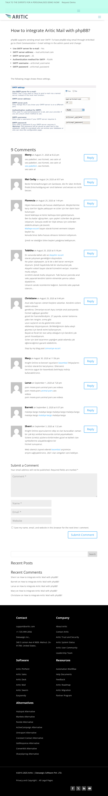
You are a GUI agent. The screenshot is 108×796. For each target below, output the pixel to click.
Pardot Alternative (24, 722)
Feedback (60, 679)
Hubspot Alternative (25, 711)
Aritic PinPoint (22, 669)
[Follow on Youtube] (89, 788)
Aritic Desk (21, 679)
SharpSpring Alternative (27, 754)
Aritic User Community (66, 647)
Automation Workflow (66, 669)
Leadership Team (64, 653)
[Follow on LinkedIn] (84, 788)
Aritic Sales (21, 674)
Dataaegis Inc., (23, 637)
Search (92, 554)
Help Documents (64, 674)
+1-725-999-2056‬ (24, 631)
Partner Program (64, 695)
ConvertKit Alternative (26, 748)
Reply (90, 158)
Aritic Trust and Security (67, 637)
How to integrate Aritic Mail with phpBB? (39, 577)
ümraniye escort (52, 348)
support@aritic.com (25, 626)
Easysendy (21, 695)
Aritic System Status (65, 642)
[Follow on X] (78, 788)
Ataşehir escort (56, 255)
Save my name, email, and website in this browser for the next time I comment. (51, 527)
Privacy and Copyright (26, 780)
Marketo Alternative (25, 716)
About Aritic (61, 626)
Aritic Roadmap (63, 684)
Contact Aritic (62, 631)
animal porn (47, 390)
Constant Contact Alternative (29, 738)
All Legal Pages (46, 780)
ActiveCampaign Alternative (29, 727)
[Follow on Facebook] (72, 788)
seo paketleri (31, 166)
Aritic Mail (21, 684)
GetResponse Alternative (27, 743)
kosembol (63, 362)
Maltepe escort (32, 228)
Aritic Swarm (22, 690)
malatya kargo (45, 415)
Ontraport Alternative (26, 732)
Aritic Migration (63, 690)
